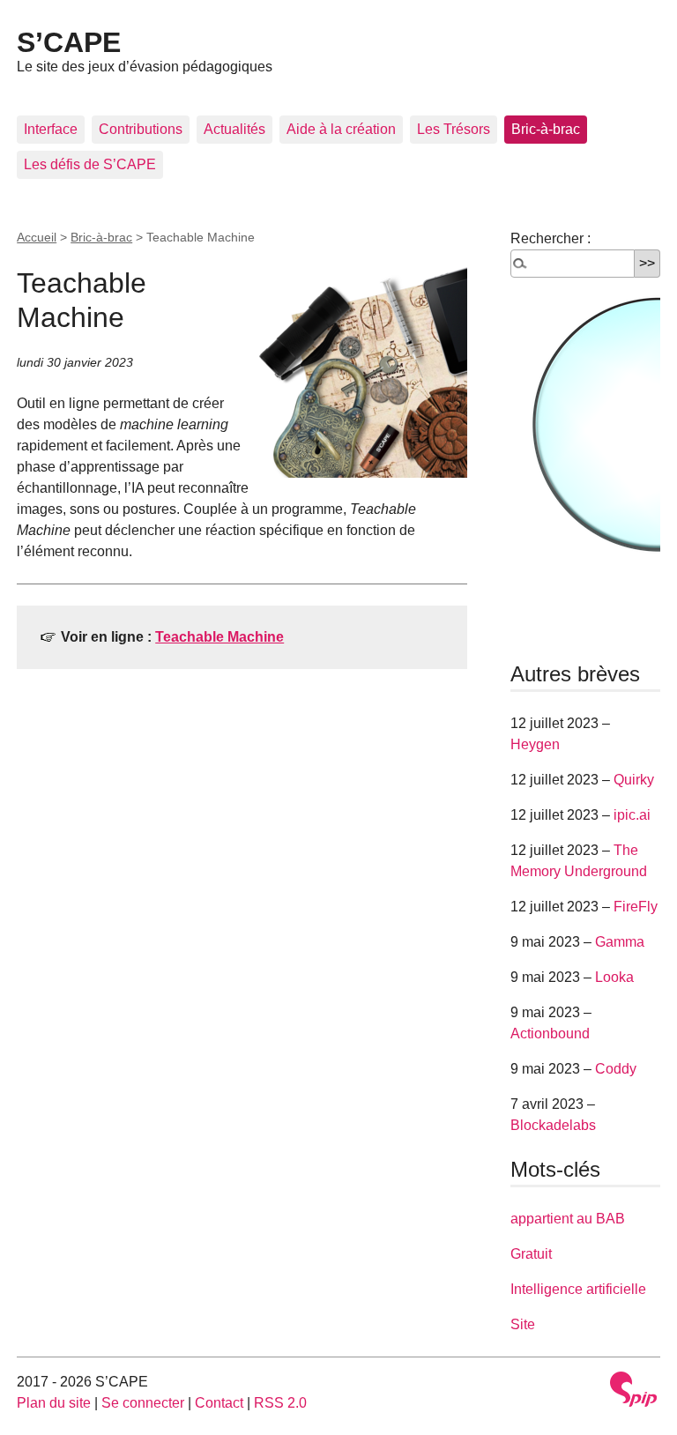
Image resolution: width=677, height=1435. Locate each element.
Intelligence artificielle (578, 1289)
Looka (614, 977)
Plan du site (54, 1402)
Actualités (234, 129)
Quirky (634, 779)
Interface (51, 129)
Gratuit (531, 1253)
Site (522, 1324)
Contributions (140, 129)
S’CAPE (69, 42)
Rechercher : (550, 238)
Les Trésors (453, 129)
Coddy (615, 1068)
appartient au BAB (567, 1218)
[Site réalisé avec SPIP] (633, 1389)
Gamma (619, 941)
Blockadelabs (553, 1125)
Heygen (535, 744)
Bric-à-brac (545, 129)
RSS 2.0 (280, 1402)
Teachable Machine (219, 636)
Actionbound (550, 1033)
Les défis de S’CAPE (90, 164)
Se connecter (142, 1402)
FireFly (636, 906)
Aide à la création (341, 129)
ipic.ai (632, 814)
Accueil (36, 237)
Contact (219, 1402)
